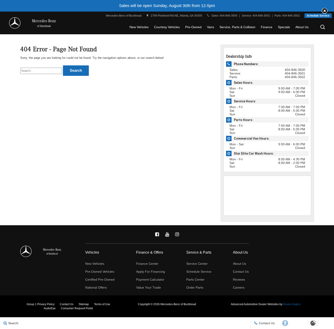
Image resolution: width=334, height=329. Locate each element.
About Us (302, 27)
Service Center (197, 263)
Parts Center (195, 279)
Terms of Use (102, 304)
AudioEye (50, 308)
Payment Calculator (150, 279)
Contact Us (241, 271)
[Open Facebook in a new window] (157, 234)
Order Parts (194, 287)
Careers (238, 287)
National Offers (96, 287)
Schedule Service (318, 15)
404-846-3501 (261, 15)
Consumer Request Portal (77, 308)
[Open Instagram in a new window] (177, 234)
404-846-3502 (291, 15)
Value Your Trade (148, 287)
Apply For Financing (150, 271)
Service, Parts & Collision (237, 27)
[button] (324, 11)
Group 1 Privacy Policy (41, 304)
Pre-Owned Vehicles (99, 271)
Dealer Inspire (292, 304)
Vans (210, 27)
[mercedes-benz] (14, 23)
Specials (284, 27)
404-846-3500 (228, 15)
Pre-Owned (193, 27)
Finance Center (147, 263)
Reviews (239, 279)
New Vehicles (139, 27)
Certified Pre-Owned (100, 279)
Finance (266, 27)
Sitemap (84, 304)
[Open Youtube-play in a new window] (167, 234)
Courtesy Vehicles (167, 27)
